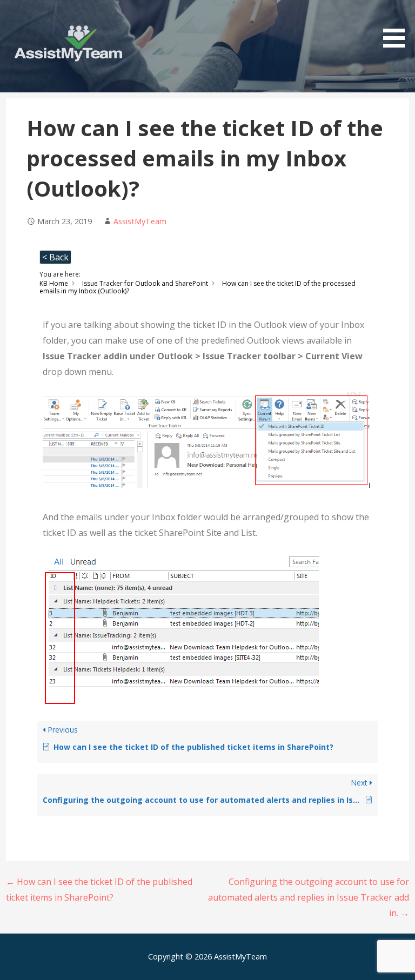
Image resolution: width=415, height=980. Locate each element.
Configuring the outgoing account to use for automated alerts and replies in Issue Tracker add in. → (308, 897)
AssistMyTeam (139, 221)
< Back (55, 257)
